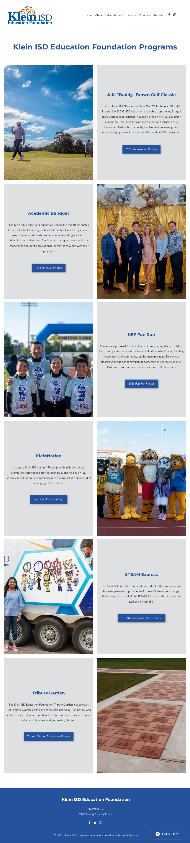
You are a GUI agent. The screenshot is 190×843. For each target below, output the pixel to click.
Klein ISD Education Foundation (96, 799)
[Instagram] (175, 15)
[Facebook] (169, 15)
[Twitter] (95, 823)
